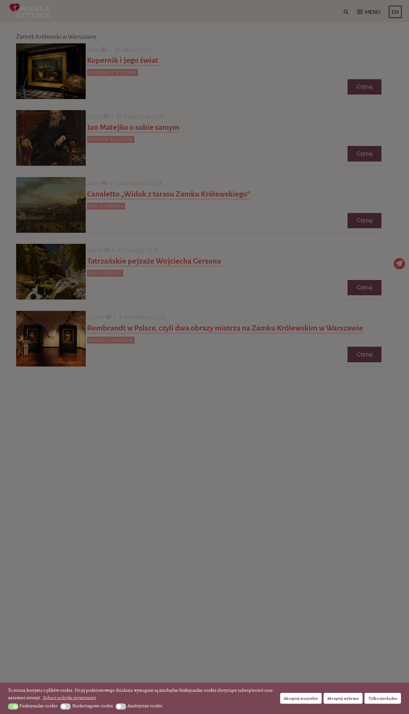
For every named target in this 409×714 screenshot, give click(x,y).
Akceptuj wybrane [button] (343, 698)
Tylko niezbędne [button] (382, 698)
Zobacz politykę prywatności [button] (69, 698)
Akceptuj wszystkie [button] (301, 698)
